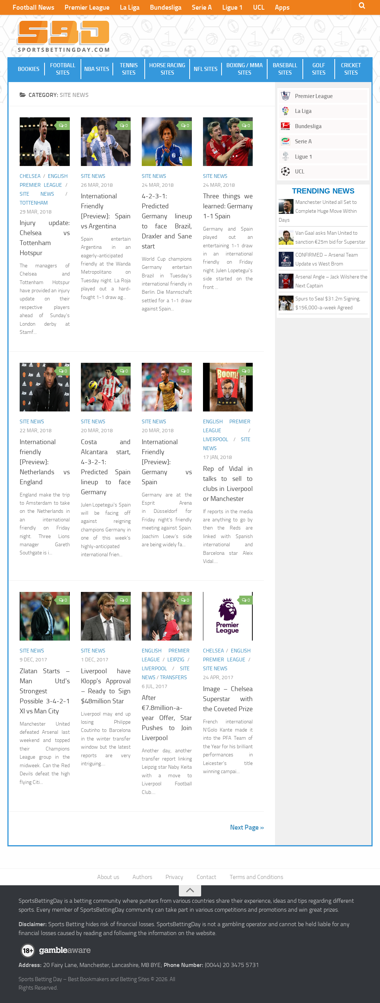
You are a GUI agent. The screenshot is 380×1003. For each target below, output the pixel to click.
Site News (37, 194)
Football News (33, 7)
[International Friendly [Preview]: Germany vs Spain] (167, 387)
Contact (206, 876)
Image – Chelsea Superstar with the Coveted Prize (228, 699)
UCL (259, 7)
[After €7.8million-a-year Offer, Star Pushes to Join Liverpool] (167, 616)
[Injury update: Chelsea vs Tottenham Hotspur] (45, 141)
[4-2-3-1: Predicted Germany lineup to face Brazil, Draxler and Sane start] (167, 141)
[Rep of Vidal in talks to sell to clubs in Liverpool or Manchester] (228, 387)
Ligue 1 (232, 7)
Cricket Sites (351, 69)
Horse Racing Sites (167, 69)
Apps (282, 7)
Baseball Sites (285, 69)
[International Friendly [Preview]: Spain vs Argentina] (106, 141)
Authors (142, 876)
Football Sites (62, 69)
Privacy (174, 876)
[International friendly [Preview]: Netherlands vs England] (45, 387)
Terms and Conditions (256, 876)
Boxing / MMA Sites (244, 69)
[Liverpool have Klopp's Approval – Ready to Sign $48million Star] (106, 616)
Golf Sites (318, 69)
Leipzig (175, 660)
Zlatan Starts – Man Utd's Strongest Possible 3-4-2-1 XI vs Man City (45, 691)
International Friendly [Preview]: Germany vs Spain (167, 462)
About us (108, 876)
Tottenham (34, 203)
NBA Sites (96, 69)
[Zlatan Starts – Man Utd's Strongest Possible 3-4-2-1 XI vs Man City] (45, 616)
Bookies (28, 69)
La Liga (130, 7)
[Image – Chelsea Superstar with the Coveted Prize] (228, 616)
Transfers (173, 677)
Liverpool (215, 439)
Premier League (87, 7)
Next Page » (247, 827)
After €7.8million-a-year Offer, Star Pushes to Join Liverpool (167, 718)
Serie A (202, 7)
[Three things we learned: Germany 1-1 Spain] (228, 141)
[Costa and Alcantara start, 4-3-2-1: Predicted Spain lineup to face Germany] (106, 387)
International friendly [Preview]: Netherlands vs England (45, 462)
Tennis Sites (129, 69)
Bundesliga (165, 7)
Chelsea (30, 176)
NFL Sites (205, 69)
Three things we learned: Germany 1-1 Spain (228, 206)
